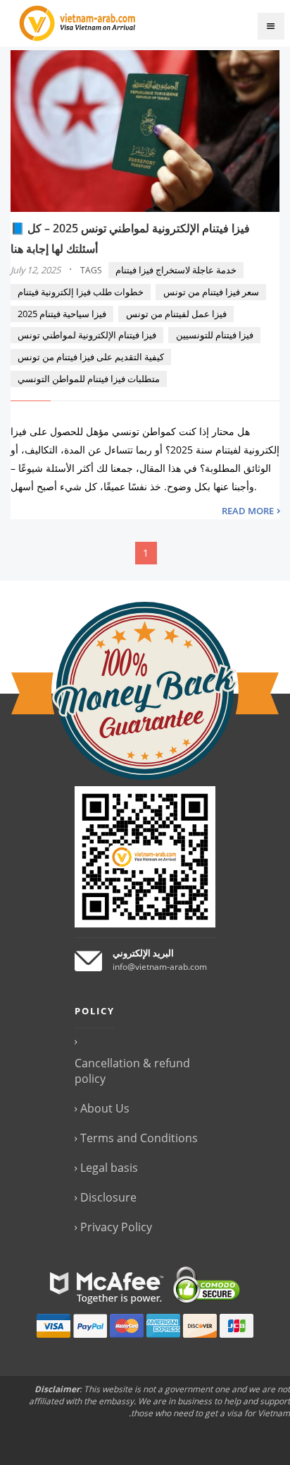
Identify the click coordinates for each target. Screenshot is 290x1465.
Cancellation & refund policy (132, 1070)
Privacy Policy (116, 1227)
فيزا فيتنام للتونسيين (214, 334)
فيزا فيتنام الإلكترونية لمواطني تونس (87, 334)
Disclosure (108, 1197)
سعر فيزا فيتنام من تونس (211, 291)
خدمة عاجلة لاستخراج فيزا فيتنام (176, 269)
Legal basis (109, 1167)
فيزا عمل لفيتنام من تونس (176, 313)
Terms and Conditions (139, 1138)
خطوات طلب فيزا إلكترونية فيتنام (81, 291)
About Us (105, 1108)
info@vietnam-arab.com (160, 967)
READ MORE (248, 510)
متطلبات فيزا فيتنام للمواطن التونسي (89, 378)
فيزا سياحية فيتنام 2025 (62, 313)
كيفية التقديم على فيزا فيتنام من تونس (91, 356)
